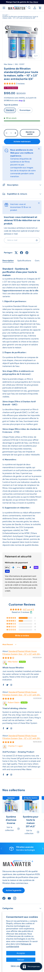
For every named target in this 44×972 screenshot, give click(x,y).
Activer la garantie (13, 890)
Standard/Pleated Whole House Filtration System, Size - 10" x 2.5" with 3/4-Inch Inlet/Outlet (21, 654)
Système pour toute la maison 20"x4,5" (30, 821)
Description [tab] (8, 260)
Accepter (21, 953)
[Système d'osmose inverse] (11, 804)
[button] (40, 8)
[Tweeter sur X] (16, 252)
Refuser (20, 959)
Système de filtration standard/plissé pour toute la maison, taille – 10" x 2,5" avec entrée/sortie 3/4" (20, 17)
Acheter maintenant (22, 141)
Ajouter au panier (30, 133)
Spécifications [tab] (24, 260)
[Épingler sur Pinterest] (27, 252)
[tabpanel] (22, 407)
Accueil (5, 15)
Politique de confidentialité (18, 945)
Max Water (33, 2)
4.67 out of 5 (28, 609)
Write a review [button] (22, 635)
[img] (8, 658)
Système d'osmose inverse (11, 820)
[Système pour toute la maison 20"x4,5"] (30, 804)
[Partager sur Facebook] (21, 252)
